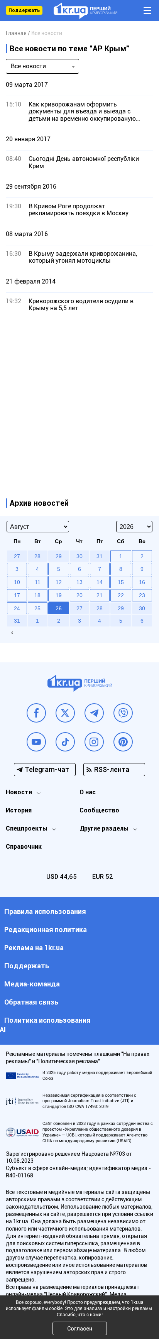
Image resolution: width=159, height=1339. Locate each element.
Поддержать (24, 10)
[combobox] (42, 66)
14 (99, 582)
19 (59, 595)
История (19, 810)
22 (121, 595)
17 (17, 595)
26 (59, 608)
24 (17, 608)
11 (38, 582)
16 (142, 582)
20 (79, 595)
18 (37, 595)
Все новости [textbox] (28, 66)
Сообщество (99, 810)
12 (59, 582)
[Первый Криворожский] (85, 10)
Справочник (24, 846)
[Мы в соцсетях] (36, 713)
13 (79, 582)
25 (37, 608)
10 (17, 582)
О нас (88, 792)
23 (142, 595)
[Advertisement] (79, 397)
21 (99, 595)
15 (121, 582)
